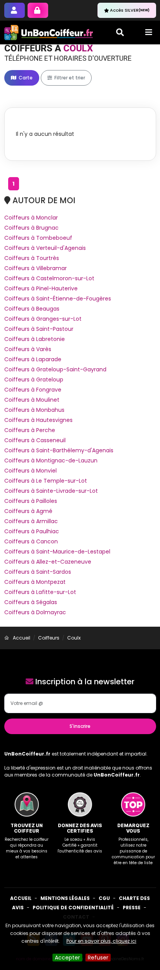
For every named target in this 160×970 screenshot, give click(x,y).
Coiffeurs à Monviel (30, 470)
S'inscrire (80, 726)
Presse (132, 907)
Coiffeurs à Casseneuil (35, 440)
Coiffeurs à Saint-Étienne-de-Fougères (57, 298)
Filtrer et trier (69, 77)
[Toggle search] (120, 32)
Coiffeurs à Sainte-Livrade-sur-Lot (51, 491)
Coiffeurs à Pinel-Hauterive (41, 288)
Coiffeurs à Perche (29, 430)
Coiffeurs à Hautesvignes (38, 420)
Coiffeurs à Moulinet (31, 400)
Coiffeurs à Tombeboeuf (38, 238)
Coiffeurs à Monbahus (34, 410)
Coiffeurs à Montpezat (35, 582)
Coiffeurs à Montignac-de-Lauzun (50, 460)
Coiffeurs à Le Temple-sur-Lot (45, 481)
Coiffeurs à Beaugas (31, 309)
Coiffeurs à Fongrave (32, 390)
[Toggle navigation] (148, 32)
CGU (104, 898)
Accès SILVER (130, 10)
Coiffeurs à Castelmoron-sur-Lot (49, 278)
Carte (25, 77)
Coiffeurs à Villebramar (35, 268)
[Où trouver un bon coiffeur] (49, 32)
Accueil (20, 898)
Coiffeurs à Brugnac (31, 228)
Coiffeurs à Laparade (32, 359)
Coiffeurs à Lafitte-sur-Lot (40, 592)
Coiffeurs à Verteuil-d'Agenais (45, 248)
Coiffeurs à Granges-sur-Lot (43, 319)
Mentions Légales (65, 898)
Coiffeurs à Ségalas (30, 602)
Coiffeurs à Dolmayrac (35, 612)
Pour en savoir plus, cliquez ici (101, 941)
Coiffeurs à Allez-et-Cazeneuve (47, 562)
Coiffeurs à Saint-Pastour (38, 329)
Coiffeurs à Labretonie (34, 339)
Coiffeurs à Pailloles (30, 501)
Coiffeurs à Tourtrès (31, 258)
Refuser (98, 957)
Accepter (67, 957)
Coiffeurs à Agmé (28, 511)
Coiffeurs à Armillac (31, 521)
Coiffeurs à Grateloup (33, 379)
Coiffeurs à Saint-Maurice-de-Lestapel (57, 551)
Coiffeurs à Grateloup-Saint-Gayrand (55, 369)
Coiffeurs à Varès (27, 349)
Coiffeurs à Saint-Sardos (37, 572)
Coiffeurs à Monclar (31, 217)
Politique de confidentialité (73, 907)
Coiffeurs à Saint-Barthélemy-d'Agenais (58, 450)
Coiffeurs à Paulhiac (31, 531)
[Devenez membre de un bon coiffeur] (14, 10)
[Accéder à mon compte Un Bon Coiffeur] (38, 10)
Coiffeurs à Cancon (31, 541)
